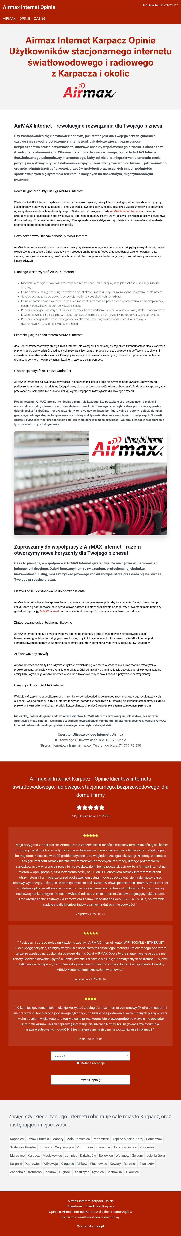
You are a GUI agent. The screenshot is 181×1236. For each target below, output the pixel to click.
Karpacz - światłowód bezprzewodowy (90, 1217)
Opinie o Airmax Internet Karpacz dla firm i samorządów (90, 1212)
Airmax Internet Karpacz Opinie (91, 1201)
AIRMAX (9, 18)
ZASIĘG (40, 18)
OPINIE (24, 18)
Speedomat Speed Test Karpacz (91, 1206)
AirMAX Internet (49, 611)
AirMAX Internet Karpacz (125, 211)
